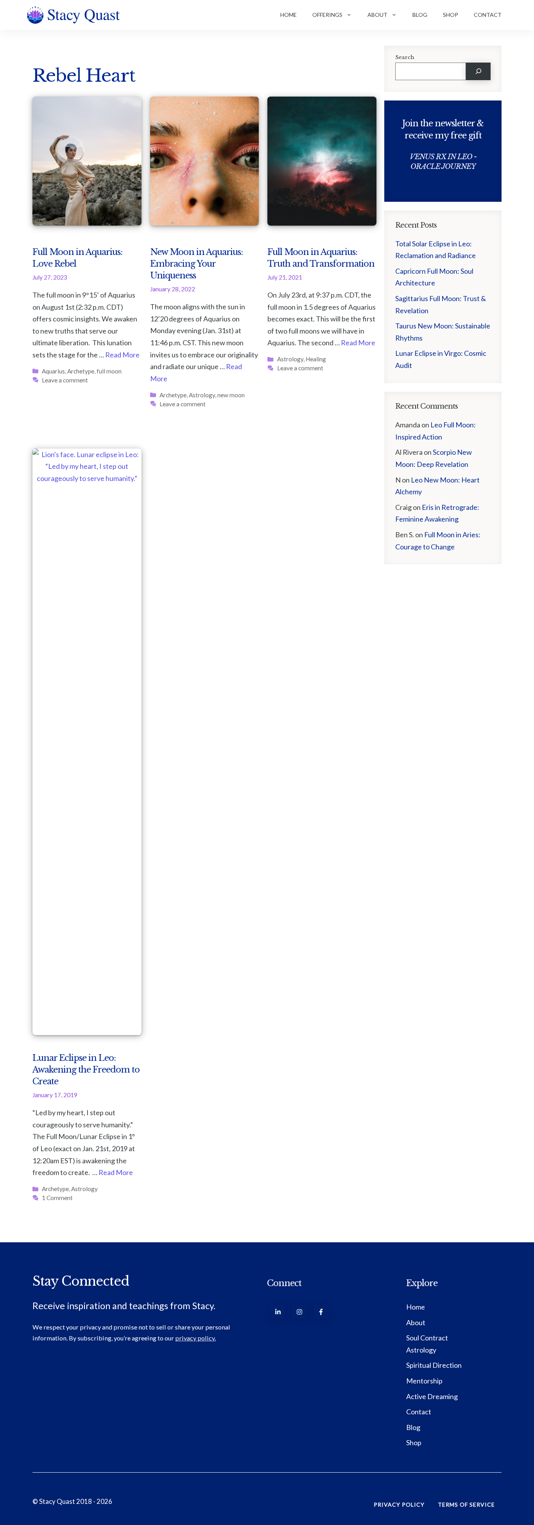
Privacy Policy (399, 1504)
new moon (231, 394)
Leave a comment (65, 380)
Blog (419, 14)
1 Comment (57, 1197)
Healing (316, 358)
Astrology (202, 394)
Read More (122, 354)
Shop (450, 14)
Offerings (327, 14)
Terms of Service (466, 1504)
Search (404, 57)
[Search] (478, 71)
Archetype (80, 371)
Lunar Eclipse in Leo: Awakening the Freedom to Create (86, 1070)
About (377, 14)
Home (288, 14)
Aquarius (53, 371)
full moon (109, 371)
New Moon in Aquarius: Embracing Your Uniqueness (196, 264)
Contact (488, 14)
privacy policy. (195, 1338)
